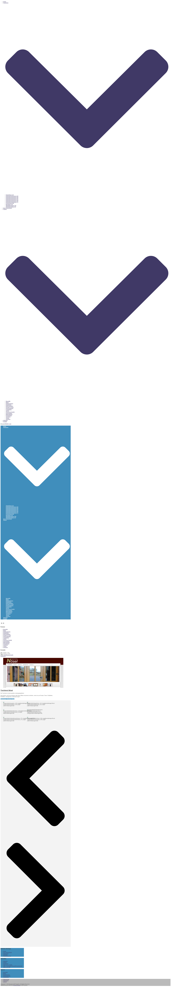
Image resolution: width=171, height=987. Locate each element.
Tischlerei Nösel (7, 690)
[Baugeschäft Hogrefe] (6, 423)
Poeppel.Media (16, 985)
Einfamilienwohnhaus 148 (12, 200)
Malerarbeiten (9, 414)
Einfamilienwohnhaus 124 (12, 196)
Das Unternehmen (7, 208)
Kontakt (5, 421)
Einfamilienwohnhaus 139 (12, 197)
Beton (7, 402)
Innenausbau (9, 413)
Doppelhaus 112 (10, 194)
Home (4, 1)
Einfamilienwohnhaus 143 (12, 199)
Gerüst (7, 410)
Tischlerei (8, 416)
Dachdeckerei (6, 974)
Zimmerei (8, 419)
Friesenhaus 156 (10, 203)
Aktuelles (5, 420)
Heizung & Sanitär (10, 412)
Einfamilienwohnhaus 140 (12, 198)
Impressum (5, 980)
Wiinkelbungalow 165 (11, 205)
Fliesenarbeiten (9, 408)
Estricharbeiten (9, 406)
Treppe (7, 418)
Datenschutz (6, 979)
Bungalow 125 (9, 204)
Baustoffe (8, 401)
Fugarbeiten (9, 409)
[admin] (5, 981)
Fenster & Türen (10, 407)
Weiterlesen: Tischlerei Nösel (7, 699)
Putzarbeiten (9, 415)
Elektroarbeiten (9, 403)
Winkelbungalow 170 (11, 206)
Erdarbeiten (8, 404)
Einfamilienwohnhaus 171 (12, 202)
